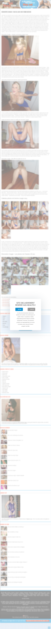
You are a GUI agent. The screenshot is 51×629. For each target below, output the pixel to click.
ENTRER (19, 309)
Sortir (32, 309)
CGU (28, 326)
